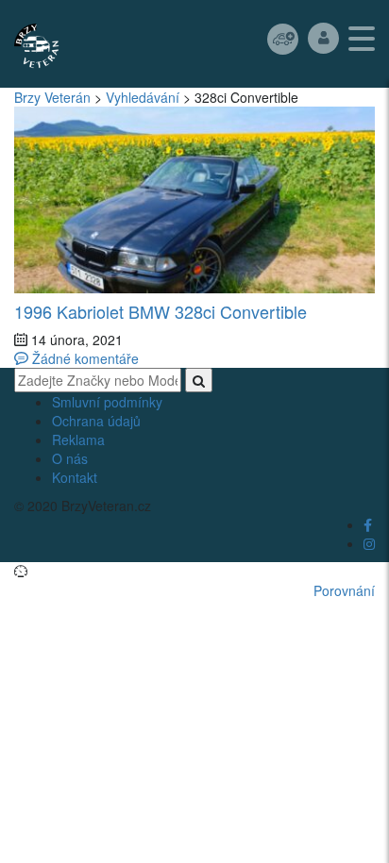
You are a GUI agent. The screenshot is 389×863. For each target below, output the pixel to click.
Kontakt (74, 477)
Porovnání (344, 590)
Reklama (78, 439)
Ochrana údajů (96, 420)
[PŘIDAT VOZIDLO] (282, 38)
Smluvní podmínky (107, 401)
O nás (70, 458)
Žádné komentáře (83, 358)
